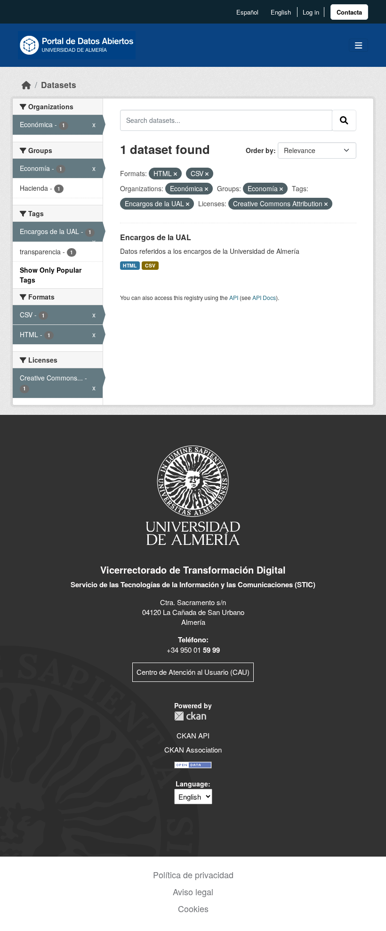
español (247, 12)
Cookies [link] (193, 908)
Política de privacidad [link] (193, 874)
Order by (259, 150)
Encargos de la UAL (155, 237)
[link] (349, 12)
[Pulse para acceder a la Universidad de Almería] (193, 494)
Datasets (58, 84)
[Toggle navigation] (358, 45)
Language (192, 783)
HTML (130, 265)
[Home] (26, 84)
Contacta (349, 12)
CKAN (190, 716)
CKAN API (193, 735)
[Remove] (175, 174)
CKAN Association (193, 749)
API (233, 297)
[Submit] (344, 120)
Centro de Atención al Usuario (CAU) (193, 672)
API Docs (264, 297)
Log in (311, 12)
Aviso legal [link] (193, 891)
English (281, 12)
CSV (150, 265)
